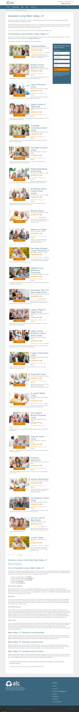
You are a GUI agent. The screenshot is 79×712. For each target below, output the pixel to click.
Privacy (10, 689)
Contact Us (33, 7)
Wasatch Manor (37, 211)
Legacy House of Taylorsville (38, 105)
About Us (54, 686)
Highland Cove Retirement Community (37, 270)
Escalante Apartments (36, 459)
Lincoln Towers (37, 537)
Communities (15, 7)
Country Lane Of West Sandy (38, 519)
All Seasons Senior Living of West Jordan (39, 191)
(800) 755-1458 (33, 38)
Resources (54, 693)
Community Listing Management (59, 691)
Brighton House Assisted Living (37, 66)
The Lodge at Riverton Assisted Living (38, 415)
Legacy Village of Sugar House (38, 311)
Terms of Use (55, 699)
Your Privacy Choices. (20, 689)
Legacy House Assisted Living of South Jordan (38, 333)
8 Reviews (46, 52)
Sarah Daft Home (38, 374)
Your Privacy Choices (57, 701)
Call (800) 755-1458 (36, 50)
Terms (14, 689)
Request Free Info (62, 69)
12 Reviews (46, 257)
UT (13, 10)
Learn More (19, 56)
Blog (22, 7)
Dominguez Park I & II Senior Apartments (40, 291)
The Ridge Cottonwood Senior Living (39, 128)
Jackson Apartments (40, 479)
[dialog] (4, 711)
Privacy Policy (55, 696)
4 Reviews (46, 545)
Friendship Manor (38, 46)
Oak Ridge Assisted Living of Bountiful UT (40, 249)
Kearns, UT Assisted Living (14, 563)
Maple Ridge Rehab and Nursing (39, 170)
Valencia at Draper (38, 229)
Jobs (27, 7)
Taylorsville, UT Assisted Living (15, 564)
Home (8, 7)
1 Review (46, 403)
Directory (10, 10)
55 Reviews (46, 343)
